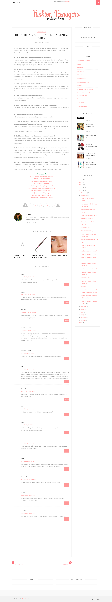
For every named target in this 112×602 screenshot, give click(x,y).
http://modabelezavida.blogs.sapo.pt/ (41, 190)
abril (82, 312)
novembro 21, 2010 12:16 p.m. (28, 330)
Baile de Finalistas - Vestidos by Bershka (91, 163)
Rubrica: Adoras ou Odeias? (85, 89)
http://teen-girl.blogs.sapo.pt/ (41, 183)
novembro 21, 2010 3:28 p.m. (28, 391)
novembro (84, 195)
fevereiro (83, 317)
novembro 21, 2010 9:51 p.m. (28, 461)
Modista (24, 476)
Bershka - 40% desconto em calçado (91, 145)
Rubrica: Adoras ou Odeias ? (89, 251)
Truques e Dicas (82, 106)
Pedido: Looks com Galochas (89, 301)
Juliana (28, 214)
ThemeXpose (25, 598)
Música (79, 86)
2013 (80, 182)
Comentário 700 (85, 278)
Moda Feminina (81, 78)
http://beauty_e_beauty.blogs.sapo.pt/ (42, 198)
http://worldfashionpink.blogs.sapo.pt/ (42, 181)
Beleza (79, 64)
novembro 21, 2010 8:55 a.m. (28, 294)
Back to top (95, 599)
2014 (80, 179)
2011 (80, 187)
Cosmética (80, 68)
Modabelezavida (27, 350)
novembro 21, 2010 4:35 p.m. (28, 409)
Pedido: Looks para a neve (88, 254)
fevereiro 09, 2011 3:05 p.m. (28, 513)
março (82, 315)
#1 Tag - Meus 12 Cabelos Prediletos (91, 154)
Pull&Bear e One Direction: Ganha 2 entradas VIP (90, 126)
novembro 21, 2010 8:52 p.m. (28, 443)
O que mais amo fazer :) (87, 218)
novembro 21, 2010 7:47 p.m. (28, 425)
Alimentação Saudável (83, 60)
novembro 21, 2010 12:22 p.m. (28, 353)
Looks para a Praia (91, 135)
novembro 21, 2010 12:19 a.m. (28, 277)
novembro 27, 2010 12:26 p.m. (28, 479)
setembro (84, 306)
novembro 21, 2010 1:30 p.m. (28, 369)
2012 (80, 185)
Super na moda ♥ (27, 328)
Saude (79, 99)
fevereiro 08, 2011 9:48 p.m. (28, 495)
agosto (83, 309)
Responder (67, 284)
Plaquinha (83, 286)
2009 (80, 323)
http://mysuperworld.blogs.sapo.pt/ (42, 193)
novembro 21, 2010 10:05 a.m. (28, 312)
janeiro (83, 320)
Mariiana (24, 274)
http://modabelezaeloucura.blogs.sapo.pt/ (42, 176)
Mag (22, 458)
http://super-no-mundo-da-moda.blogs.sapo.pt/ (41, 188)
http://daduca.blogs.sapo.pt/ (42, 179)
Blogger (67, 1)
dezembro (84, 193)
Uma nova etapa (90, 118)
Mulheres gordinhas (83, 82)
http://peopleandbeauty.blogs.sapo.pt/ (42, 186)
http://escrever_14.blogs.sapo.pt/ (41, 195)
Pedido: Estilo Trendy (87, 231)
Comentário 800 (85, 227)
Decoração (80, 71)
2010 (80, 190)
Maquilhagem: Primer (59, 255)
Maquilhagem (41, 31)
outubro (83, 304)
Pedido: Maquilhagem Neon (89, 215)
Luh (22, 440)
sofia (23, 492)
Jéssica (23, 310)
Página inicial (16, 2)
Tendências (80, 102)
